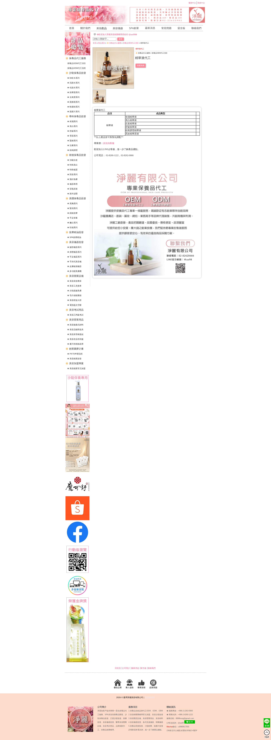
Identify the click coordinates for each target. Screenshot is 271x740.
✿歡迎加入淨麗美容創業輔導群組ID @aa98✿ (117, 34)
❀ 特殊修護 (72, 170)
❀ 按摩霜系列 (73, 92)
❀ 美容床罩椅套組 (75, 334)
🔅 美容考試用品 (74, 310)
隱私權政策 (150, 697)
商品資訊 (101, 43)
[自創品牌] (134, 28)
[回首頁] (71, 28)
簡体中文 (201, 3)
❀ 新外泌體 (72, 193)
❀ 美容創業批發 (74, 358)
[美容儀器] (118, 28)
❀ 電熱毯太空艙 (74, 305)
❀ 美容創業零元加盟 (76, 368)
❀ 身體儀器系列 (74, 252)
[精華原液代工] (99, 103)
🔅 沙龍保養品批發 (75, 73)
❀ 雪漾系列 (72, 136)
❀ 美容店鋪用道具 (75, 329)
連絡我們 (152, 668)
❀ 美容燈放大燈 (74, 300)
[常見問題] (166, 28)
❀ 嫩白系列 (72, 223)
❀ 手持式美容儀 (74, 261)
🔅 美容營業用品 (74, 319)
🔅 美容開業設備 (74, 276)
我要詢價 (140, 65)
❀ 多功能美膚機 (74, 271)
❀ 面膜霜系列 (73, 102)
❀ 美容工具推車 (74, 286)
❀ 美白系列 (72, 126)
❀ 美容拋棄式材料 (75, 325)
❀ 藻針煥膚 (72, 179)
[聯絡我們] (195, 28)
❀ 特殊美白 (72, 165)
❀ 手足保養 (72, 218)
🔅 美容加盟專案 (74, 363)
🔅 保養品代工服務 (75, 58)
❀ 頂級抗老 (72, 160)
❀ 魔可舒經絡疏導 (75, 344)
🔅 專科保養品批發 (75, 116)
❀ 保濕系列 (72, 121)
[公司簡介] (85, 28)
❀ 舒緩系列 (72, 131)
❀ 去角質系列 (73, 97)
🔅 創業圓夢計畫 (74, 348)
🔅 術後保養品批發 (75, 155)
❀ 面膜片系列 (73, 111)
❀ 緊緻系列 (72, 140)
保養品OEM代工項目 (76, 63)
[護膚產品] (101, 28)
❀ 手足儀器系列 (74, 257)
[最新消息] (150, 28)
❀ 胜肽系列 (72, 174)
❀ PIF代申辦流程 (75, 354)
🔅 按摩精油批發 (74, 232)
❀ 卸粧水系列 (73, 78)
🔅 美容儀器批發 (74, 242)
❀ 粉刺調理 (72, 150)
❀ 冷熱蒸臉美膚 (74, 290)
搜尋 (120, 39)
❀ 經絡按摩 (72, 213)
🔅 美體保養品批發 (75, 198)
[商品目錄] (77, 54)
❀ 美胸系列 (72, 203)
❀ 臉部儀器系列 (74, 247)
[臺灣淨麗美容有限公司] (135, 23)
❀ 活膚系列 (72, 145)
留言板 (143, 668)
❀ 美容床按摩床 (74, 281)
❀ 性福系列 (72, 227)
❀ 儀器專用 (72, 184)
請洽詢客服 (108, 143)
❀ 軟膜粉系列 (73, 107)
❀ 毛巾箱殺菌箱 (74, 295)
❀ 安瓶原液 (72, 189)
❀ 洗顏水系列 (73, 83)
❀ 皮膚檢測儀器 (74, 266)
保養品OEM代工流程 (76, 68)
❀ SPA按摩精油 (74, 237)
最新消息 (135, 668)
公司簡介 (126, 668)
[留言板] (181, 28)
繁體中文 (192, 3)
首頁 (94, 43)
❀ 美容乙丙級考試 (75, 315)
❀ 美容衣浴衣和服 (75, 339)
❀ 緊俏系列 (72, 208)
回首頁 (118, 668)
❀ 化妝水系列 (73, 87)
